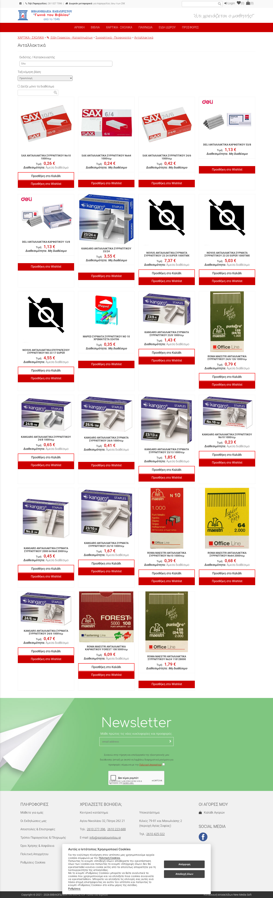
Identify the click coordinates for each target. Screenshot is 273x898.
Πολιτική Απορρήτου (150, 764)
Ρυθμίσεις (74, 888)
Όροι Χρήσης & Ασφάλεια (37, 846)
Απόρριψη (184, 864)
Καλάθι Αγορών (213, 812)
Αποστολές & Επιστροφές (37, 829)
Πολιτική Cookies (109, 857)
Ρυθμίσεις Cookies (32, 862)
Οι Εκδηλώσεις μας (33, 821)
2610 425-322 (155, 834)
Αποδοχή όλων (184, 873)
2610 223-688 (116, 829)
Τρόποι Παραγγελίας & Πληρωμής (43, 837)
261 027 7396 (45, 3)
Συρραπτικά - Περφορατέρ (113, 37)
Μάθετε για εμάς (31, 812)
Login (231, 3)
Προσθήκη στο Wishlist (46, 184)
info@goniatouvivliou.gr (105, 837)
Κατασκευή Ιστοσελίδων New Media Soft (228, 894)
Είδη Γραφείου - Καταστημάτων (71, 37)
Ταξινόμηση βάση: (29, 72)
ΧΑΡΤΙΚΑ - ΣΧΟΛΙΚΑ (31, 37)
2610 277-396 (96, 829)
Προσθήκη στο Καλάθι (46, 176)
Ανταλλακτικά (143, 37)
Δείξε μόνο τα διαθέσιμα (37, 86)
